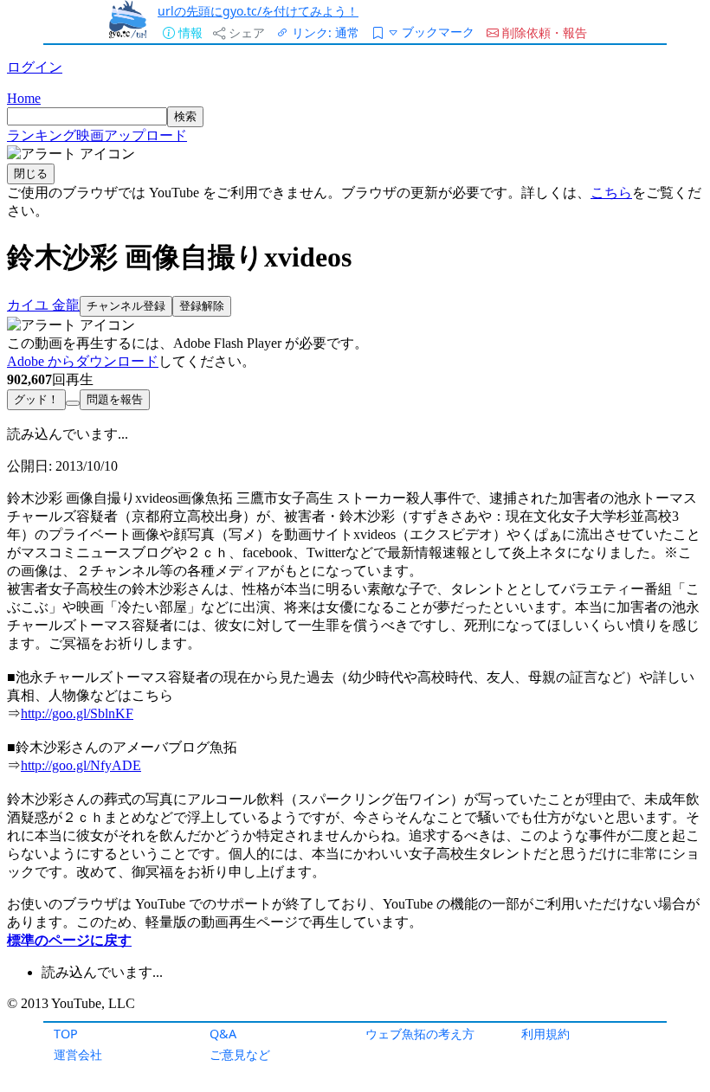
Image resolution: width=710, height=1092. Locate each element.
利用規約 (545, 1033)
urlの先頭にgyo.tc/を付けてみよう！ (258, 11)
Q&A (223, 1033)
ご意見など (240, 1054)
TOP (66, 1033)
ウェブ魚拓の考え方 (419, 1033)
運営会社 (78, 1054)
